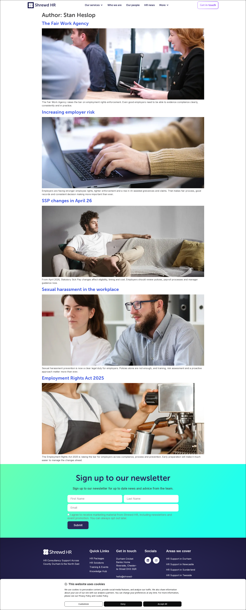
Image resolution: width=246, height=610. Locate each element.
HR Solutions (97, 562)
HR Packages (97, 558)
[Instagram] (156, 560)
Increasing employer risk (68, 112)
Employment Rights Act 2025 (73, 378)
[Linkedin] (148, 560)
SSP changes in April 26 (67, 200)
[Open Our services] (101, 5)
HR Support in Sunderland (180, 569)
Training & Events (99, 567)
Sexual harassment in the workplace (80, 289)
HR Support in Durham (178, 558)
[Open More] (167, 5)
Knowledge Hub (98, 571)
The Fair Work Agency (65, 23)
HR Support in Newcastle (180, 564)
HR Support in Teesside (179, 575)
